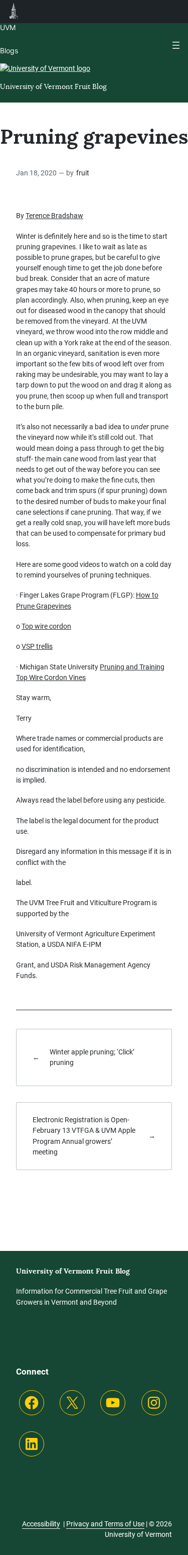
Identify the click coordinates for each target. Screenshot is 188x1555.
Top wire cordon (46, 626)
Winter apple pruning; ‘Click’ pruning (92, 1057)
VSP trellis (37, 646)
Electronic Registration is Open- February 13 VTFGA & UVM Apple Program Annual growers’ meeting (84, 1136)
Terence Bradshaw (54, 216)
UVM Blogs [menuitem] (14, 11)
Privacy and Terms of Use (105, 1524)
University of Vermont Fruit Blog (53, 86)
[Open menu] (176, 45)
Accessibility (41, 1524)
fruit (82, 173)
